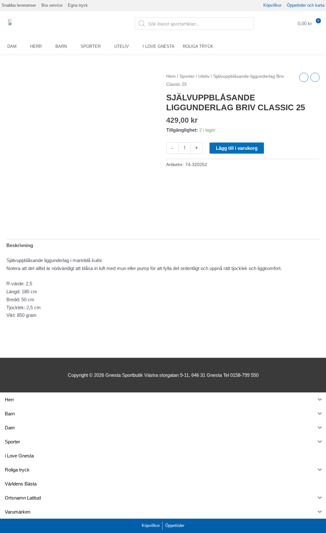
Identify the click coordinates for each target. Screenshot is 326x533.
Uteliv (121, 46)
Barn (61, 46)
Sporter (91, 46)
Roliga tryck (198, 46)
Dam (12, 46)
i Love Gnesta (158, 46)
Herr (36, 46)
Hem (171, 76)
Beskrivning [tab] (19, 245)
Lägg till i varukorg (237, 148)
